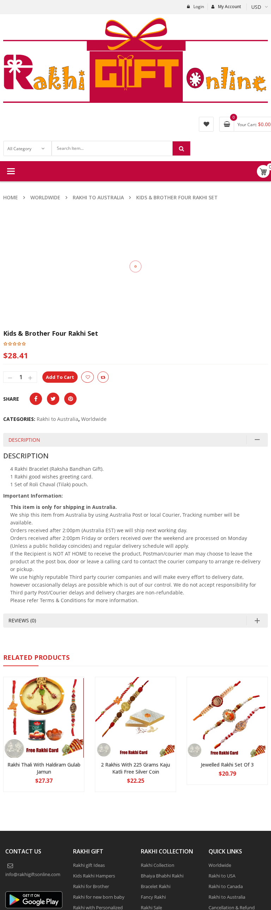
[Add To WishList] (87, 377)
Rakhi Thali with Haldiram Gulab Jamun (43, 768)
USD (256, 7)
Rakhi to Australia (98, 197)
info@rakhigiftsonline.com (32, 874)
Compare (103, 377)
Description (24, 439)
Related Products (36, 657)
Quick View (43, 704)
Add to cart (60, 377)
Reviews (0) (22, 620)
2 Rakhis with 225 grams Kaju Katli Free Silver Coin (135, 768)
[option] (240, 235)
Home (10, 197)
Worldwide (45, 197)
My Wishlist (206, 124)
